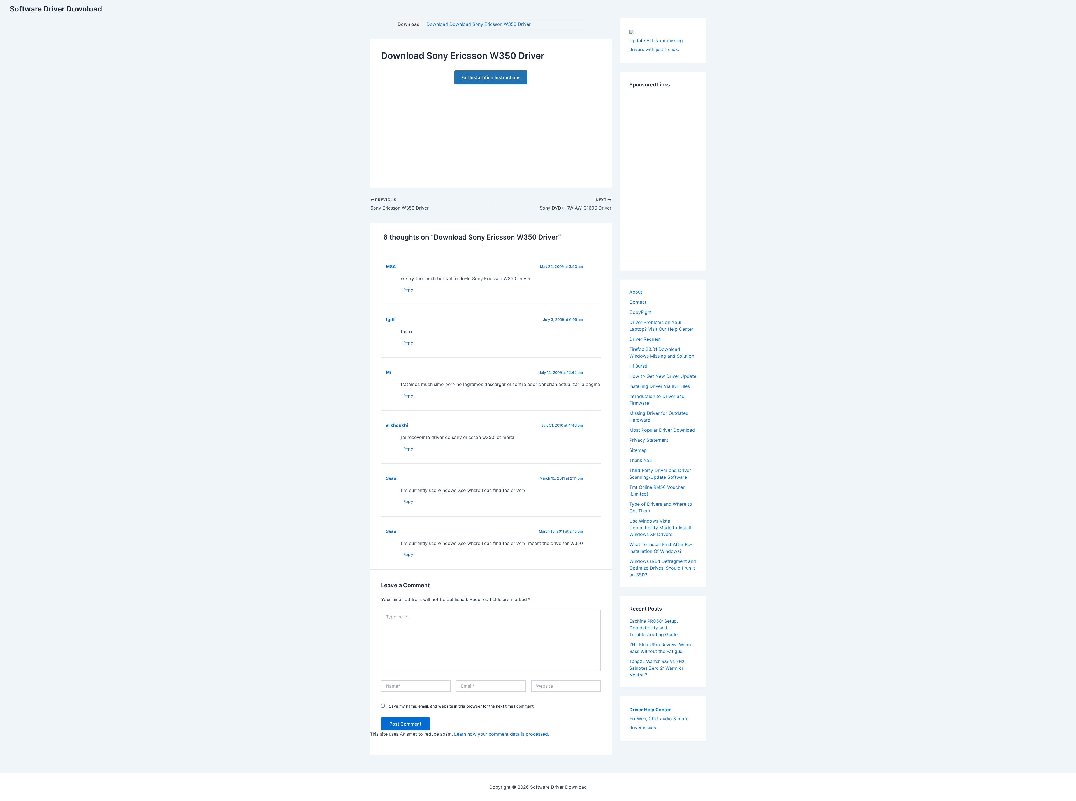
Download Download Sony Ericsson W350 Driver (478, 24)
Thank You (640, 460)
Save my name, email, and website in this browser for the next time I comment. (462, 706)
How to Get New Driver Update (662, 376)
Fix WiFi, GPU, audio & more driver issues (658, 718)
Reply (408, 289)
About (635, 292)
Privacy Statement (648, 440)
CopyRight (640, 312)
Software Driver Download (56, 8)
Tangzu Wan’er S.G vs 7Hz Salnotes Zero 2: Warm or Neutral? (657, 668)
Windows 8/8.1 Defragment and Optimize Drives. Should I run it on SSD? (662, 567)
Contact (637, 302)
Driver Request (645, 339)
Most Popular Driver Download (662, 430)
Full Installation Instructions (491, 77)
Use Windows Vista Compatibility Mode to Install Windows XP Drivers (660, 527)
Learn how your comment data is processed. (501, 734)
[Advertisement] (491, 130)
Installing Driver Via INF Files (659, 386)
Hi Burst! (638, 366)
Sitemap (638, 450)
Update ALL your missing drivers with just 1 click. (656, 45)
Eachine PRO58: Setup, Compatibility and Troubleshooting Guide (653, 627)
